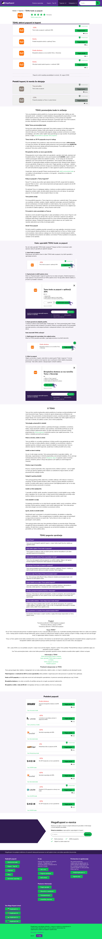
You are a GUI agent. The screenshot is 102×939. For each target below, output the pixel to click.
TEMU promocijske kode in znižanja (51, 656)
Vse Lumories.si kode (33, 724)
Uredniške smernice (46, 899)
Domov (15, 10)
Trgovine (20, 10)
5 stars (44, 15)
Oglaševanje (76, 876)
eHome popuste (39, 432)
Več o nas (43, 869)
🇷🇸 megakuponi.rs (13, 917)
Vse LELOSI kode (32, 796)
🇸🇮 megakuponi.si (13, 909)
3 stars (37, 15)
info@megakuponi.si (79, 872)
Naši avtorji (43, 877)
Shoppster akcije (51, 458)
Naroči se (87, 834)
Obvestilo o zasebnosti (46, 891)
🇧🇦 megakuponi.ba (13, 921)
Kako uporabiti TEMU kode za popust (51, 658)
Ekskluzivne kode (12, 862)
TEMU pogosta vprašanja (51, 662)
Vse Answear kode (32, 710)
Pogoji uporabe (44, 887)
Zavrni (32, 936)
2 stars (34, 15)
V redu (39, 936)
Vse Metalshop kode (33, 753)
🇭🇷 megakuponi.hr (13, 913)
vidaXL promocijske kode (66, 171)
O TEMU (51, 660)
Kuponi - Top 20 (12, 866)
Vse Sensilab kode (32, 739)
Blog (9, 874)
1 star (31, 15)
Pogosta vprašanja (45, 873)
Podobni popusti (51, 663)
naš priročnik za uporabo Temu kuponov (45, 135)
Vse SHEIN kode (32, 767)
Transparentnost (45, 895)
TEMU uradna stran (36, 17)
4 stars (41, 15)
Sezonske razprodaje (13, 878)
